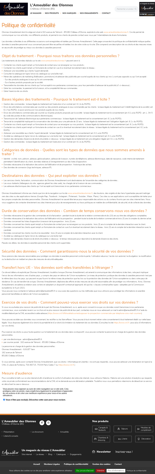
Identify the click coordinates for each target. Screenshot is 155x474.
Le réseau (40, 454)
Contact (106, 13)
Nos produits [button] (52, 13)
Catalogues (61, 454)
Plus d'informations (116, 471)
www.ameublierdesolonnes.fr (116, 32)
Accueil (36, 464)
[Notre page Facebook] (41, 422)
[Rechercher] (136, 9)
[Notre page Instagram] (48, 422)
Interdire (100, 471)
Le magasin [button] (35, 13)
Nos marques (69, 13)
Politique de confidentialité (76, 464)
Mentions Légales (52, 464)
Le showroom (37, 432)
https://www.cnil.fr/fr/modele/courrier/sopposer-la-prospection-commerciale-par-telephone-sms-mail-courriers (94, 313)
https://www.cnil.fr (121, 323)
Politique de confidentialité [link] (136, 471)
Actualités (64, 432)
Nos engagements (89, 13)
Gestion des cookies (101, 464)
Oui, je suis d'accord (84, 471)
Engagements (75, 454)
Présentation (9, 432)
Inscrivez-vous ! (124, 451)
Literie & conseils (11, 436)
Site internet (27, 454)
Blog (50, 454)
